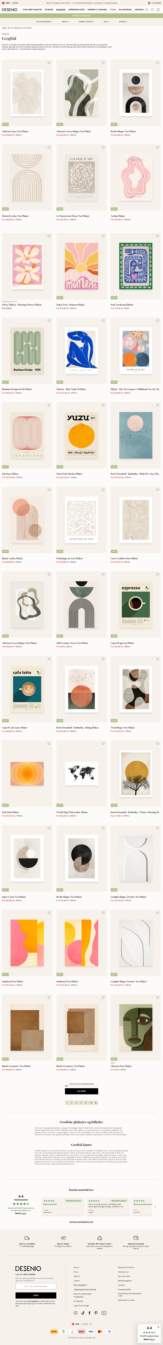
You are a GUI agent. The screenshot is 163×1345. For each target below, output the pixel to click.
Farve (64, 22)
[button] (149, 1333)
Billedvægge (125, 10)
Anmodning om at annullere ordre (129, 1294)
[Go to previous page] (67, 1102)
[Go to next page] (96, 1102)
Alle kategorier (43, 22)
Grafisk (29, 28)
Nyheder (49, 10)
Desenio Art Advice (126, 1267)
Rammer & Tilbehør (97, 10)
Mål (105, 22)
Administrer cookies (126, 1300)
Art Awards (78, 1301)
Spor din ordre (124, 1276)
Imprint (77, 1276)
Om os (76, 1267)
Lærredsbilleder (76, 10)
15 (91, 1102)
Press (76, 1272)
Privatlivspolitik (124, 1289)
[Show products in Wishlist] (152, 10)
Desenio (89, 1338)
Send (35, 1295)
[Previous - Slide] (38, 1206)
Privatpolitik (33, 1301)
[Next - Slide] (155, 1206)
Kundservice (123, 1272)
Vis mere (81, 1091)
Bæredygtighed (80, 1285)
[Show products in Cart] (158, 10)
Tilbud (113, 10)
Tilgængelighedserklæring (85, 1289)
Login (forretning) (81, 1306)
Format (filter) (85, 22)
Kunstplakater (17, 28)
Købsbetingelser (125, 1281)
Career (77, 1281)
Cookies (121, 1285)
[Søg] (147, 9)
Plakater (60, 10)
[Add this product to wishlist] (49, 63)
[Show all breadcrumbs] (4, 28)
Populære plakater (32, 10)
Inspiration (140, 10)
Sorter (122, 22)
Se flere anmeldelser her (81, 1222)
